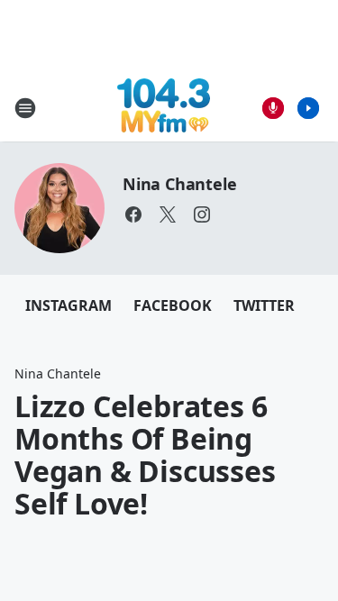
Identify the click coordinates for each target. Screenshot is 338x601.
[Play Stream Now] (308, 108)
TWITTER (264, 305)
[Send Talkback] (273, 108)
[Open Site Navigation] (25, 108)
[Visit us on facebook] (133, 214)
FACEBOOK (172, 305)
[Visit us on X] (167, 214)
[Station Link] (163, 107)
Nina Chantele (179, 184)
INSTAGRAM (68, 305)
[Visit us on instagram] (202, 214)
